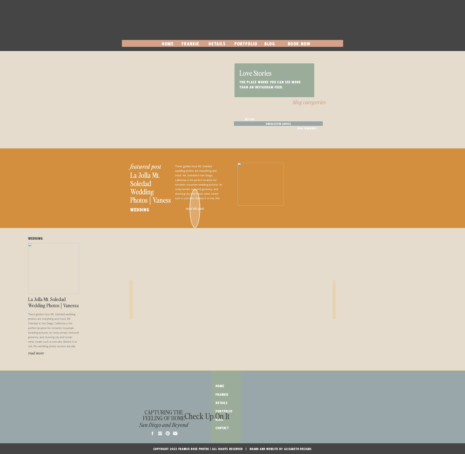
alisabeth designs (298, 449)
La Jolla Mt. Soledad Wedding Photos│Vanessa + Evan (152, 191)
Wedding (139, 209)
